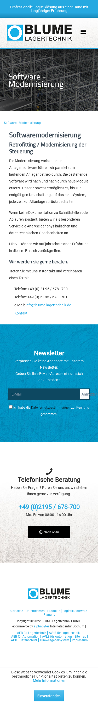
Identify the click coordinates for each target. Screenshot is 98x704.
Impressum (80, 640)
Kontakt (20, 313)
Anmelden (86, 394)
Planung (49, 614)
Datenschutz (28, 640)
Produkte (53, 611)
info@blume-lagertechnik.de (48, 305)
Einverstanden (49, 696)
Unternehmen (35, 611)
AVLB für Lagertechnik (64, 633)
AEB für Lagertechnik (31, 633)
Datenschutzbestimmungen (50, 407)
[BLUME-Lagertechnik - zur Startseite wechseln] (39, 33)
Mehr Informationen (49, 680)
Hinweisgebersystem (54, 640)
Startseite (16, 611)
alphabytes (41, 626)
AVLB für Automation (57, 636)
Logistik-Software (75, 611)
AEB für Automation (25, 636)
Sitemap (80, 636)
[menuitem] (23, 123)
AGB (14, 640)
